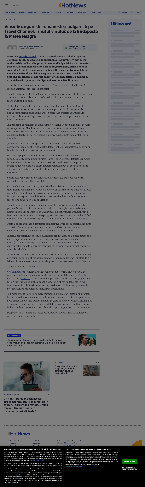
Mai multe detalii (38, 460)
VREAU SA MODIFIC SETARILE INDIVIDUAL (129, 468)
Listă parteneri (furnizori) (73, 467)
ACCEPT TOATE (129, 462)
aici (17, 475)
